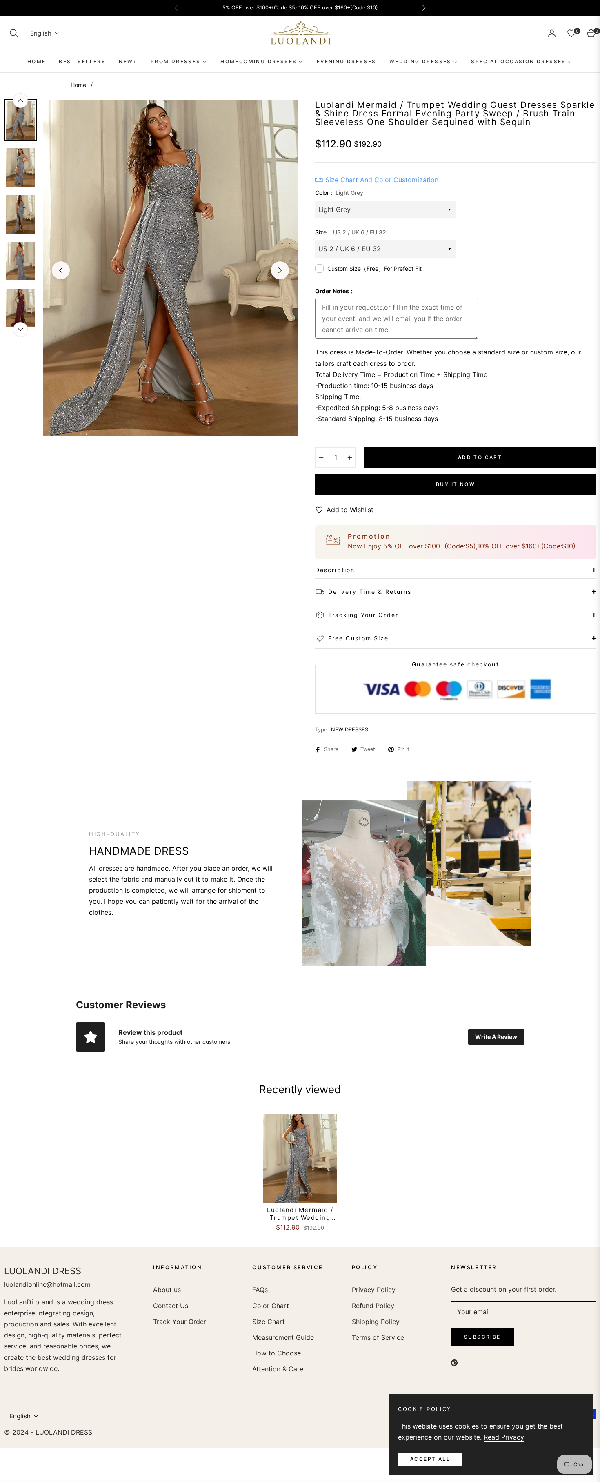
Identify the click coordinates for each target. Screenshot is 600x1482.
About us (167, 1290)
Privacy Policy (374, 1290)
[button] (14, 33)
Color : (339, 192)
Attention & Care (277, 1369)
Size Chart (268, 1321)
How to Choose (276, 1353)
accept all (430, 1459)
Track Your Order (179, 1321)
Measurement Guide (283, 1337)
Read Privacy (504, 1437)
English (40, 33)
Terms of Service (378, 1337)
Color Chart (270, 1305)
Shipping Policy (376, 1321)
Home (78, 84)
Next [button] (280, 270)
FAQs (260, 1290)
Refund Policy (373, 1305)
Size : (350, 232)
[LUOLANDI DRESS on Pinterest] (454, 1362)
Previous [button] (61, 270)
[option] (170, 268)
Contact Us (170, 1305)
